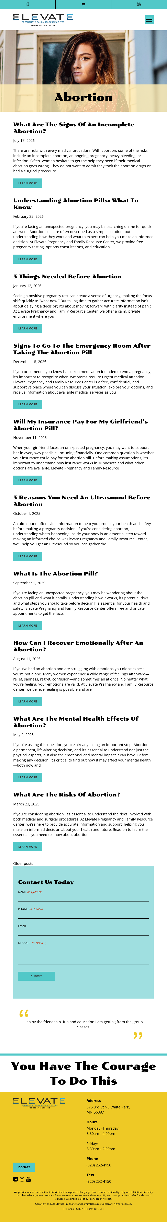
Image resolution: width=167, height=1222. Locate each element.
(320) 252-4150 (99, 1165)
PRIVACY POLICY (74, 1209)
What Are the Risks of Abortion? (66, 795)
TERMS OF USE (94, 1209)
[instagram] (23, 1179)
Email (22, 926)
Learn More (27, 183)
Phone (30, 909)
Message (32, 943)
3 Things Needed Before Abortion (67, 277)
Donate (24, 1167)
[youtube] (29, 1179)
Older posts (23, 863)
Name (29, 892)
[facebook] (16, 1179)
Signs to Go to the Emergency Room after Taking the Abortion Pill (82, 349)
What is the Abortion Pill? (55, 574)
